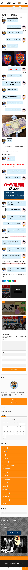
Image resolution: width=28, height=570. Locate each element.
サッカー (5, 472)
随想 (4, 503)
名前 (3, 352)
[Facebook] (3, 281)
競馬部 (21, 17)
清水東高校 (5, 496)
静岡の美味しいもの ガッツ (17, 563)
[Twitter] (5, 281)
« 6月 (3, 438)
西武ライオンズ (6, 500)
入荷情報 (5, 486)
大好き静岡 (6, 489)
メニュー (5, 482)
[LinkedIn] (13, 281)
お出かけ (5, 448)
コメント (4, 339)
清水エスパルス (6, 493)
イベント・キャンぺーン (8, 465)
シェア (8, 569)
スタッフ (5, 475)
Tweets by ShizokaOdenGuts (6, 411)
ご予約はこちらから (14, 532)
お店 (4, 454)
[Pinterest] (15, 281)
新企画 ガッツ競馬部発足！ (17, 8)
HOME (3, 8)
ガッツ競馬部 (15, 17)
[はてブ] (8, 281)
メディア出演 (6, 479)
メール (3, 357)
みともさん (6, 461)
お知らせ (8, 8)
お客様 (5, 451)
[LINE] (10, 281)
